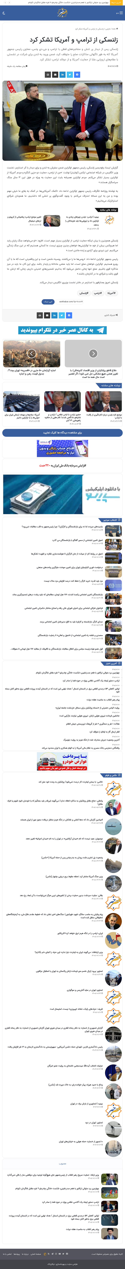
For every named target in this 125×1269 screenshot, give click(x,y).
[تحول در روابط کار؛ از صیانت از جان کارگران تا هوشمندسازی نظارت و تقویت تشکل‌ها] (113, 558)
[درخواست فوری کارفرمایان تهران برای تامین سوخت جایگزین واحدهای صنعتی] (113, 571)
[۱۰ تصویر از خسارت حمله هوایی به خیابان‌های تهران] (113, 1148)
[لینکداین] (62, 75)
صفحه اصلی (36, 1254)
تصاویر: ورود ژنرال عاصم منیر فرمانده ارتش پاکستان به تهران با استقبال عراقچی (69, 971)
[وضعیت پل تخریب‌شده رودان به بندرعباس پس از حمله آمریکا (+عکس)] (113, 864)
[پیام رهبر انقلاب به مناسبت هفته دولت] (109, 1233)
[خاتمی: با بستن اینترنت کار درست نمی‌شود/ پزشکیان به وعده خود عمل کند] (113, 789)
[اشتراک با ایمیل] (55, 75)
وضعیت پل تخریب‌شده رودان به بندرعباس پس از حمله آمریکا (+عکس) (72, 857)
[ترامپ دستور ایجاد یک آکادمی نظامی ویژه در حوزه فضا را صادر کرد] (109, 1206)
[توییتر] (70, 75)
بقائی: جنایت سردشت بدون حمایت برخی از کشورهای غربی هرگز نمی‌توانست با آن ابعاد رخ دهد (61, 895)
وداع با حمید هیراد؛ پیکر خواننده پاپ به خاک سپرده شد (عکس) (75, 1084)
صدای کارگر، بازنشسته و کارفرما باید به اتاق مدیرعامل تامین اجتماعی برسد (71, 621)
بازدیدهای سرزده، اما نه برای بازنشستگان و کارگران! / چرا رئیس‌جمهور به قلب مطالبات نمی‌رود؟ (62, 526)
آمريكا (110, 293)
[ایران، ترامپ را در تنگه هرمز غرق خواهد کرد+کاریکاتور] (113, 940)
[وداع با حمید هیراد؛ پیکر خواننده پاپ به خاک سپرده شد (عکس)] (113, 1091)
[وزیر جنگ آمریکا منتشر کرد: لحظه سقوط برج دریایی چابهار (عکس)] (113, 883)
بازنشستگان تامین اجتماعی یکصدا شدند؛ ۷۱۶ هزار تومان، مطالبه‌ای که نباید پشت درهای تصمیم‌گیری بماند (57, 594)
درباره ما (25, 1254)
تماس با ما (7, 1254)
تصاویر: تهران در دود (94, 1122)
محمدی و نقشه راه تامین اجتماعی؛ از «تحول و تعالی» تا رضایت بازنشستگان (70, 635)
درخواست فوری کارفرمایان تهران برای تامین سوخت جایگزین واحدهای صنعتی (70, 567)
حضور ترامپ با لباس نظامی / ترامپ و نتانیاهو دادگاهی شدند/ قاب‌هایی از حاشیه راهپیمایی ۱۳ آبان (63, 417)
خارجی (107, 29)
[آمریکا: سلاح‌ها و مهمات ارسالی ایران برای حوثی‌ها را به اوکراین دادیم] (21, 401)
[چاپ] (48, 75)
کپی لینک (48, 301)
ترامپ (97, 293)
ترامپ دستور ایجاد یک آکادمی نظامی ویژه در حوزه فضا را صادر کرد (81, 2)
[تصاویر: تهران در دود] (113, 1129)
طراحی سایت (72, 1264)
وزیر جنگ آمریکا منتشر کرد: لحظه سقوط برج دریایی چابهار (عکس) (74, 876)
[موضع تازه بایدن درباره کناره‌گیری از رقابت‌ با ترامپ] (103, 401)
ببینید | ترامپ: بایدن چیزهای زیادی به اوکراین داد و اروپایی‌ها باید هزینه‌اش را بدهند (82, 221)
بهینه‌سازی (60, 1264)
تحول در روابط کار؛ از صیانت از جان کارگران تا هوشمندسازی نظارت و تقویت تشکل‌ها (67, 554)
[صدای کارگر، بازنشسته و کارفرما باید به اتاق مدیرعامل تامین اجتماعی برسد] (113, 626)
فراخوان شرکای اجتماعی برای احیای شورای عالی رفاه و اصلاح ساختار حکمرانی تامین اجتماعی (64, 608)
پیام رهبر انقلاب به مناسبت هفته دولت (82, 1229)
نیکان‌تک (51, 1264)
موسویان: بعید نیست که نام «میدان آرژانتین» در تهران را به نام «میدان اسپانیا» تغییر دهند (64, 838)
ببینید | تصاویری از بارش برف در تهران (86, 1103)
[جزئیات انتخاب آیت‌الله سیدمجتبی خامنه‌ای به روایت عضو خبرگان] (113, 1072)
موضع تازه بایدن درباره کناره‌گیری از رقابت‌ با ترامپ (104, 416)
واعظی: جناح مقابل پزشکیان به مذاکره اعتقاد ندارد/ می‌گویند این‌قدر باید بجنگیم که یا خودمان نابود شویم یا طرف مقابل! (55, 802)
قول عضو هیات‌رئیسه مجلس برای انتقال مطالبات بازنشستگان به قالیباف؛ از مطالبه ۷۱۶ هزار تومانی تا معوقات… (56, 649)
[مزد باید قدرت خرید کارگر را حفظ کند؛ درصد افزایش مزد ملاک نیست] (113, 585)
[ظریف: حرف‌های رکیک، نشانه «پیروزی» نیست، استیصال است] (113, 1016)
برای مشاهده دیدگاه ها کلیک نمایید (62, 433)
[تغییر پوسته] (3, 14)
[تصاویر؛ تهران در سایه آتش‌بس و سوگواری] (113, 997)
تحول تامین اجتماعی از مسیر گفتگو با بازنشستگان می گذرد (77, 540)
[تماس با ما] (45, 1254)
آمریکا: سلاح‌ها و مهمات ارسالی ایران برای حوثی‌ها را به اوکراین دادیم (22, 416)
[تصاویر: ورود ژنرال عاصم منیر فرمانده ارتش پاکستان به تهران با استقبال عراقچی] (113, 978)
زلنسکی (83, 293)
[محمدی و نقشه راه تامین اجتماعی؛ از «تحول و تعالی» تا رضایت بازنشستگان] (113, 639)
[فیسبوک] (77, 75)
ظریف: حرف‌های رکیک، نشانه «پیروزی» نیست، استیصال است (76, 1009)
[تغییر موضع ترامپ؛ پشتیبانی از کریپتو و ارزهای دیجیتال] (51, 221)
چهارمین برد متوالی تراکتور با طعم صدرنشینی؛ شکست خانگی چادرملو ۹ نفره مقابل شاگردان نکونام (57, 1188)
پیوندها (17, 1254)
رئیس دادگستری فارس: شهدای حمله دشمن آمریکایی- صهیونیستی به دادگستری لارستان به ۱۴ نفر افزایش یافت (55, 1047)
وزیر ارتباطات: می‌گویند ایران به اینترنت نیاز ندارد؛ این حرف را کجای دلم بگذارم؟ (69, 952)
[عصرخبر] (62, 13)
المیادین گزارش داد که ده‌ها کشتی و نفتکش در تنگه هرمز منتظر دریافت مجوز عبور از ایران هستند (61, 819)
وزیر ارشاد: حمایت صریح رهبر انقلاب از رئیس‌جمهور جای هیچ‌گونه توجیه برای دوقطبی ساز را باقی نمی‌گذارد (53, 1175)
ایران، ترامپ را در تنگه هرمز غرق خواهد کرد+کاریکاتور (80, 933)
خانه (114, 29)
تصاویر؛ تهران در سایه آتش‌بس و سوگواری (85, 990)
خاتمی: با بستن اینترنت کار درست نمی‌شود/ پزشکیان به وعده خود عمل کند (71, 782)
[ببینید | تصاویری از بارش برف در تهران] (113, 1110)
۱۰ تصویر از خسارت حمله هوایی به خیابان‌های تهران (81, 1141)
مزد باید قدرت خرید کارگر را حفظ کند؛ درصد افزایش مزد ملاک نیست (73, 581)
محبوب (62, 1163)
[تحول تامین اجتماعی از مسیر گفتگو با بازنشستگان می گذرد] (113, 544)
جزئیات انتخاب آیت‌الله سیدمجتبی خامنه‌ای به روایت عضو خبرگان (75, 1065)
